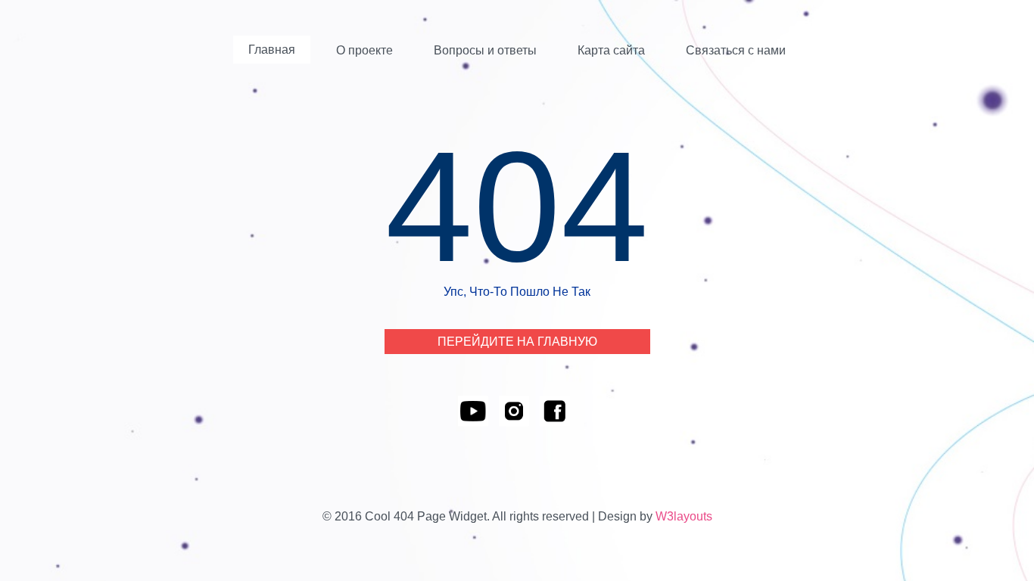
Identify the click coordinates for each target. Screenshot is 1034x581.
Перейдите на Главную (517, 341)
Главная (271, 49)
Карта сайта (611, 50)
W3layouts (684, 516)
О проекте (364, 50)
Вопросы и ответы (485, 50)
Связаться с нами (736, 50)
